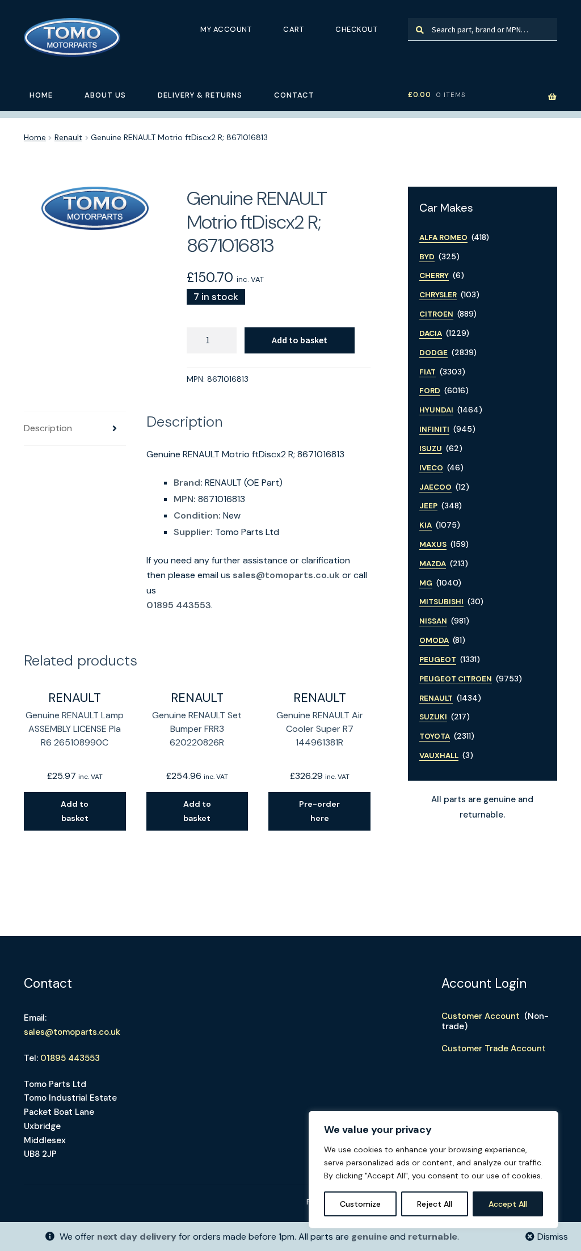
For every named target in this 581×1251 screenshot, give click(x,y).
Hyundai (436, 410)
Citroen (436, 314)
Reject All (434, 1204)
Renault (68, 137)
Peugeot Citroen (455, 679)
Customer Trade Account (493, 1048)
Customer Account (480, 1016)
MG (425, 583)
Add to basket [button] (75, 811)
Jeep (428, 506)
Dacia (430, 333)
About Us (105, 95)
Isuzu (430, 448)
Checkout (356, 29)
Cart (293, 29)
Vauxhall (438, 755)
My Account (225, 29)
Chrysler (438, 295)
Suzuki (433, 717)
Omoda (434, 640)
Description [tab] (48, 428)
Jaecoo (435, 487)
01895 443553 (178, 605)
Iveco (431, 468)
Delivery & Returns (200, 95)
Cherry (434, 275)
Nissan (433, 621)
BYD (427, 257)
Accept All (508, 1204)
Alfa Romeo (443, 237)
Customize (360, 1204)
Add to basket (299, 340)
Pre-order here (319, 811)
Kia (425, 525)
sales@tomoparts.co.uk (286, 575)
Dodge (433, 352)
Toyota (434, 736)
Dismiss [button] (552, 1236)
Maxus (433, 544)
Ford (429, 390)
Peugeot (437, 659)
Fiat (427, 372)
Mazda (432, 563)
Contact (294, 95)
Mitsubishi (441, 601)
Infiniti (434, 429)
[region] (433, 1169)
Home (41, 95)
